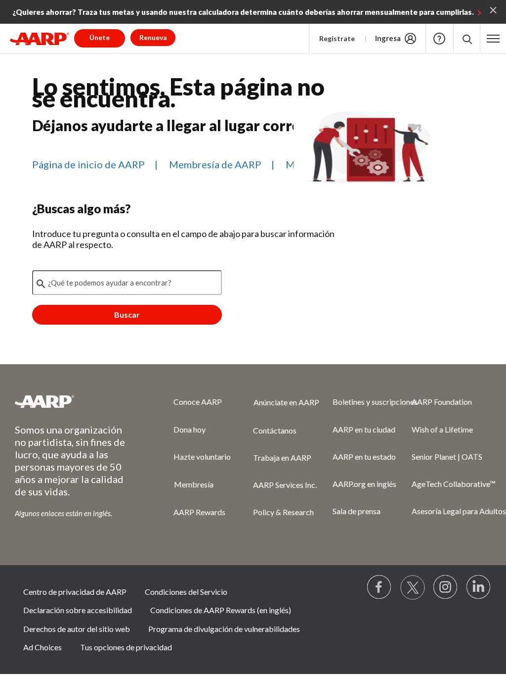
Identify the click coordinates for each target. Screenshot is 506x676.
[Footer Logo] (74, 401)
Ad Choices (42, 647)
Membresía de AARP (215, 164)
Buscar (127, 314)
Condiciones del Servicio (186, 591)
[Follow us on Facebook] (379, 587)
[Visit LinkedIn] (478, 587)
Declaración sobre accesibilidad (77, 610)
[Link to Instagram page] (445, 587)
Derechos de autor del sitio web (76, 628)
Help (439, 39)
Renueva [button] (153, 37)
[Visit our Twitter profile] (412, 587)
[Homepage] (39, 38)
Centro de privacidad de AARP (74, 591)
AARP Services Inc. (285, 484)
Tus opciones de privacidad (126, 647)
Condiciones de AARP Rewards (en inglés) (220, 610)
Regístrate (337, 38)
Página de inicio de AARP (88, 164)
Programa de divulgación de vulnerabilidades (224, 628)
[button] (467, 38)
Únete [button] (99, 37)
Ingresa (388, 38)
